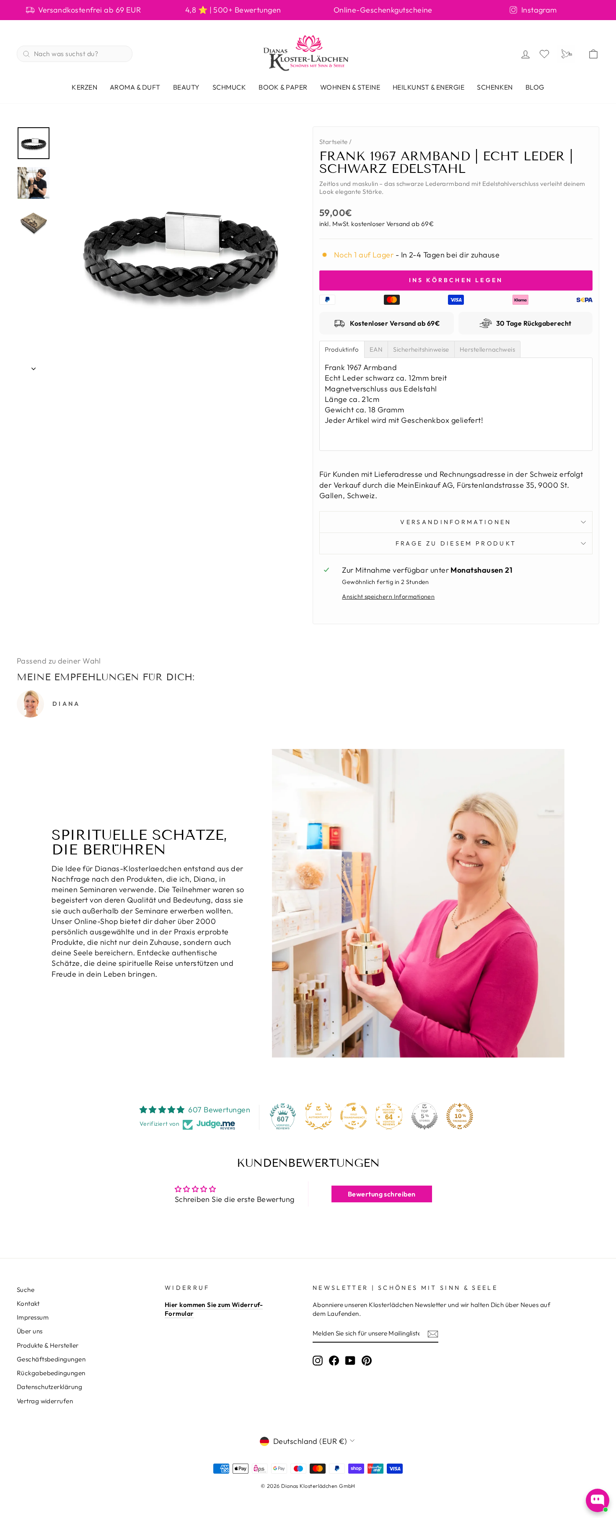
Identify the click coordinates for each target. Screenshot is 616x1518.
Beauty (186, 87)
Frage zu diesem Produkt (456, 543)
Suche (25, 1290)
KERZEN (84, 87)
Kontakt (28, 1303)
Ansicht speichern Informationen (388, 596)
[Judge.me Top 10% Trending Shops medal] (459, 1116)
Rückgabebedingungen (51, 1373)
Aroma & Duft (135, 87)
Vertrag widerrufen (45, 1401)
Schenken (495, 87)
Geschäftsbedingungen (51, 1359)
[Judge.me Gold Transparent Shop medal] (353, 1116)
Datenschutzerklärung (49, 1387)
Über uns (30, 1331)
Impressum (33, 1317)
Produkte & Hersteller (47, 1345)
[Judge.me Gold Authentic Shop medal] (318, 1116)
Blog (534, 87)
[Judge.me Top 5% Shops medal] (424, 1116)
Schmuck (229, 87)
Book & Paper (283, 87)
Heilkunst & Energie (428, 87)
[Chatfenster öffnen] (597, 1500)
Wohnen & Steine (350, 87)
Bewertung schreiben (382, 1194)
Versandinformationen (455, 522)
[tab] (342, 349)
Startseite (333, 142)
